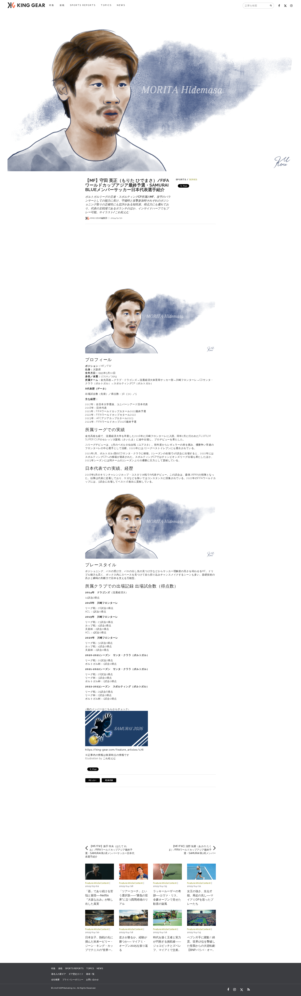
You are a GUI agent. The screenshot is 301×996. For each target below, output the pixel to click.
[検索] (271, 6)
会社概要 (55, 979)
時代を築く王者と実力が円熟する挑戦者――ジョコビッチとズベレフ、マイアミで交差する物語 (167, 946)
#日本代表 (109, 780)
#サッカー (93, 780)
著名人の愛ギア (58, 974)
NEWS (121, 5)
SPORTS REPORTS (83, 5)
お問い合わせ (92, 979)
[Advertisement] (150, 248)
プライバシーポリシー (72, 979)
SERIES (193, 179)
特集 (51, 5)
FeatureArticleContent (97, 883)
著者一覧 (90, 974)
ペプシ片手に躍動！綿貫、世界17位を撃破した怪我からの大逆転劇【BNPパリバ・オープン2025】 (201, 946)
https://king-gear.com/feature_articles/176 (114, 749)
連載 (62, 5)
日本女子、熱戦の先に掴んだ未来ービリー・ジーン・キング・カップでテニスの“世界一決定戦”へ (99, 946)
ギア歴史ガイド (76, 974)
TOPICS (106, 5)
